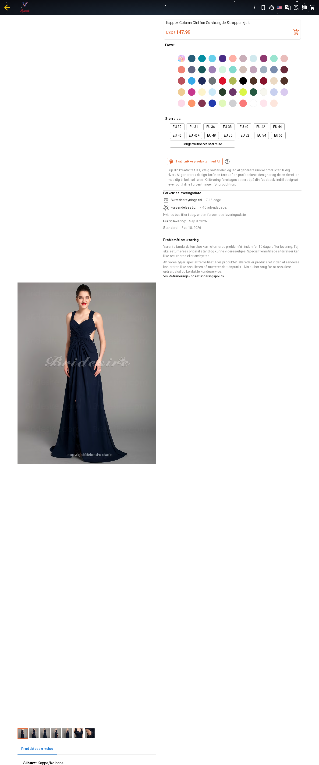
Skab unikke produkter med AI (197, 161)
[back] (7, 7)
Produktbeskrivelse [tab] (37, 749)
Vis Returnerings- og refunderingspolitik (193, 276)
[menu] (254, 7)
